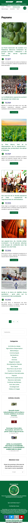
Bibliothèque (14, 350)
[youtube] (21, 517)
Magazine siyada (14, 362)
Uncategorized (14, 387)
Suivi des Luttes (14, 384)
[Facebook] (6, 517)
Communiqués (14, 353)
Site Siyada (8, 58)
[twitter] (11, 517)
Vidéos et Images (14, 389)
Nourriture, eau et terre (14, 369)
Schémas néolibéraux (14, 382)
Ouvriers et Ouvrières (14, 371)
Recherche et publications (14, 378)
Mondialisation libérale (14, 364)
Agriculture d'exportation (14, 348)
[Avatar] (2, 59)
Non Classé (14, 366)
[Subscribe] (23, 472)
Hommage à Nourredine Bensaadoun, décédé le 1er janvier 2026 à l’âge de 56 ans (14, 429)
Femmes (14, 360)
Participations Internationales (14, 373)
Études (14, 357)
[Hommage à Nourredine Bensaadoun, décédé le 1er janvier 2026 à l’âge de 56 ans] (14, 423)
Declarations (14, 355)
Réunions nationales (14, 380)
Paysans (14, 375)
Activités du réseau (14, 346)
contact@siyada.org (14, 520)
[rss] (16, 517)
